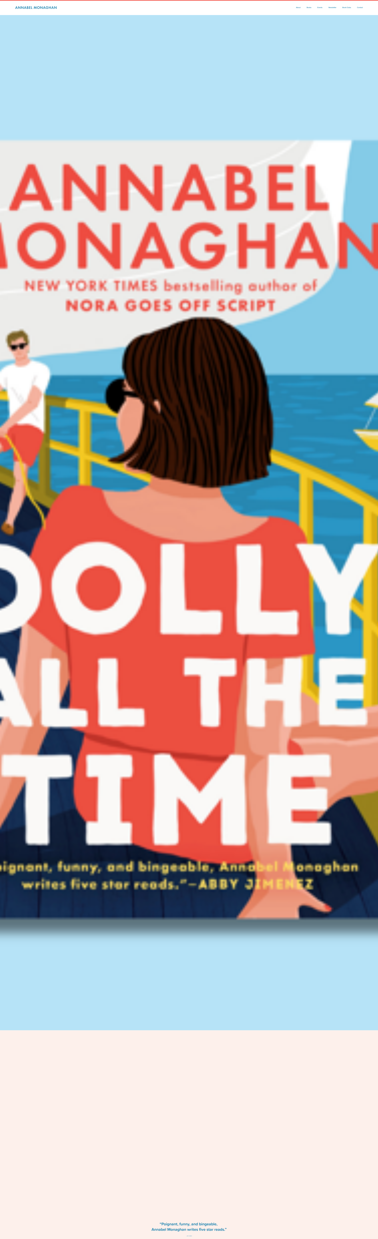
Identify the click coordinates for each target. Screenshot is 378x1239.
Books (309, 7)
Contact (360, 7)
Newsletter (332, 7)
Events (319, 7)
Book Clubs (346, 7)
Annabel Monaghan (36, 7)
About (298, 7)
